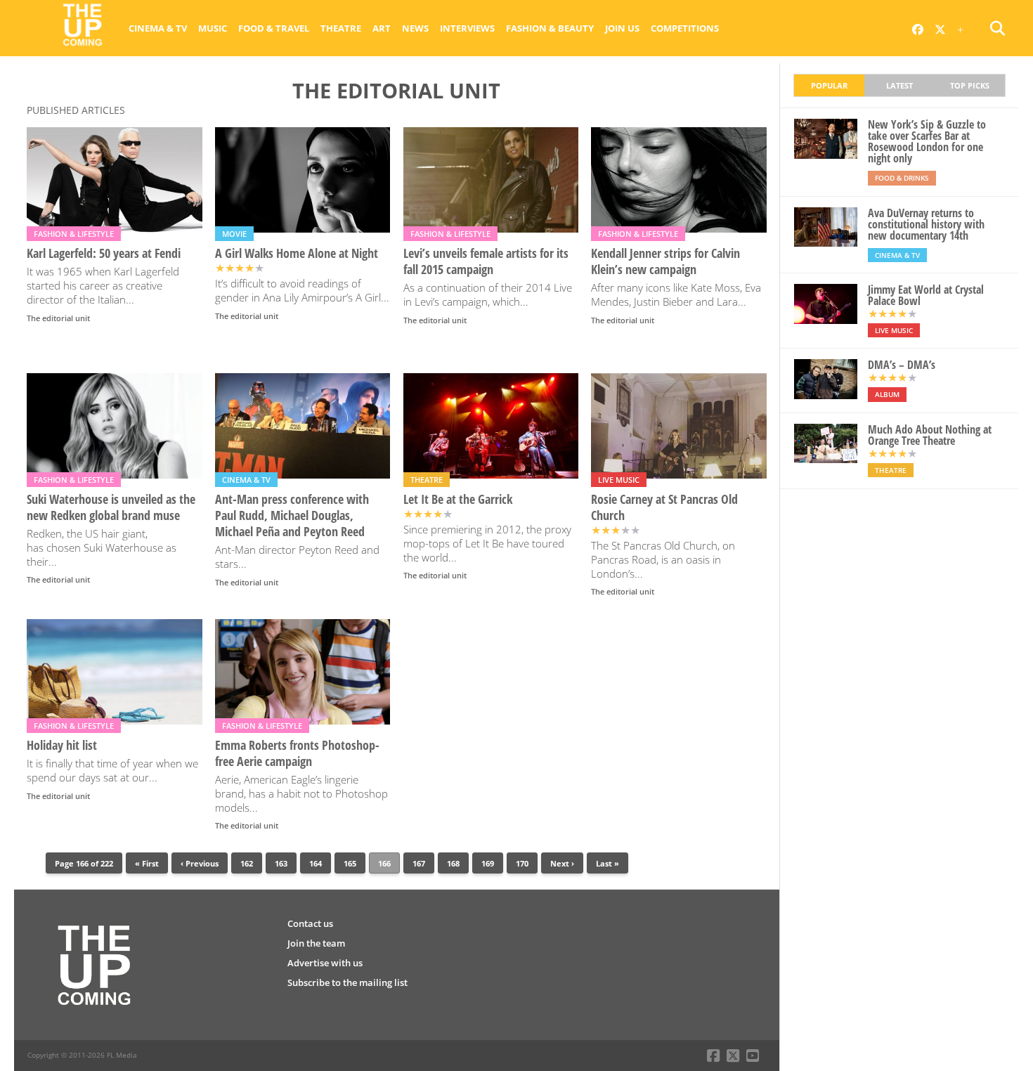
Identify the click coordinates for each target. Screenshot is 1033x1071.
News (415, 28)
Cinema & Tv (158, 28)
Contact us (310, 923)
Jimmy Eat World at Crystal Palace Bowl (926, 295)
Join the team (316, 943)
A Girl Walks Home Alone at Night (296, 253)
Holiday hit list (62, 745)
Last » (607, 863)
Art (381, 28)
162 (246, 863)
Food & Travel (273, 28)
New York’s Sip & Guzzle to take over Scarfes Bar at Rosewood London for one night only (927, 141)
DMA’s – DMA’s (901, 364)
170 (522, 863)
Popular (829, 85)
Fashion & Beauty (550, 28)
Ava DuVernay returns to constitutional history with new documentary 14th (926, 224)
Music (212, 28)
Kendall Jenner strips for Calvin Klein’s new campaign (665, 261)
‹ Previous (200, 863)
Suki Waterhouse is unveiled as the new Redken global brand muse (111, 507)
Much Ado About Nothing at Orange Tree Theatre (930, 435)
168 (453, 863)
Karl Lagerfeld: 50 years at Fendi (104, 253)
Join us (622, 28)
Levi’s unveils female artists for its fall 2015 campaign (486, 261)
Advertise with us (325, 962)
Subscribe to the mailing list (347, 982)
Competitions (685, 28)
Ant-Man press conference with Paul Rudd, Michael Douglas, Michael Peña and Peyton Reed (292, 515)
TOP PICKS (969, 85)
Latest (899, 85)
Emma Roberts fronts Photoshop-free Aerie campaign (297, 753)
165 (350, 863)
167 (418, 863)
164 (315, 863)
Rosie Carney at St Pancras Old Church (664, 507)
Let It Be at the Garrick (457, 499)
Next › (562, 863)
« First (147, 863)
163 (281, 863)
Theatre (340, 28)
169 (487, 863)
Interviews (467, 28)
